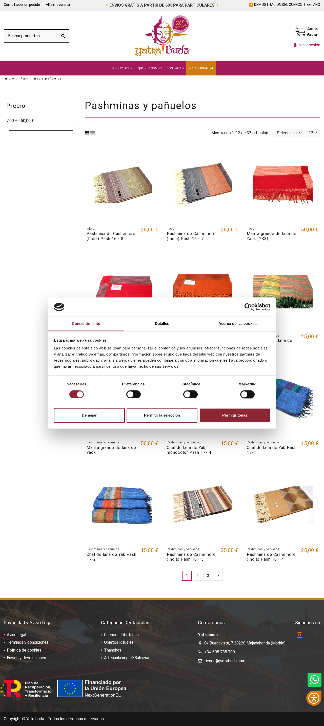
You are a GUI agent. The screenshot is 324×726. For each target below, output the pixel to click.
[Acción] (154, 154)
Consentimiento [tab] (86, 324)
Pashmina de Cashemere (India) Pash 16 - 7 (191, 236)
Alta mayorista (58, 5)
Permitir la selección (162, 415)
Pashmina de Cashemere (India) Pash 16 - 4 (271, 557)
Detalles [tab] (162, 324)
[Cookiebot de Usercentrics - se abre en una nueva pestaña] (248, 307)
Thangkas (112, 650)
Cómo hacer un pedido (22, 5)
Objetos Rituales (119, 642)
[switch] (133, 394)
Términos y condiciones (28, 642)
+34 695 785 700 (219, 652)
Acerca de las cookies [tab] (237, 324)
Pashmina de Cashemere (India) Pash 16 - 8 (111, 236)
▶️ (284, 5)
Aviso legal (16, 634)
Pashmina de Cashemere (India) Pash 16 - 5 (191, 557)
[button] (121, 68)
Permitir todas (234, 415)
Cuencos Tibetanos (121, 634)
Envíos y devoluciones (26, 657)
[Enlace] (87, 132)
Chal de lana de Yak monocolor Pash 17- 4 (189, 450)
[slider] (8, 130)
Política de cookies (24, 650)
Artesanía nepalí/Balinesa (126, 657)
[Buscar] (63, 36)
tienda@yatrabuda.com (224, 660)
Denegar (89, 415)
